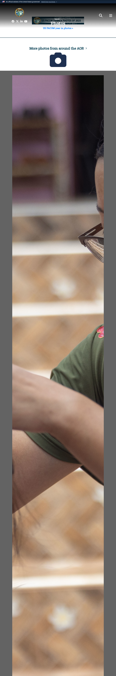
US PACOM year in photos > (58, 28)
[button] (49, 2)
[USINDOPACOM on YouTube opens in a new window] (25, 21)
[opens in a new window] (13, 21)
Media (57, 19)
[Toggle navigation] (110, 15)
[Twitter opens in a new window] (17, 21)
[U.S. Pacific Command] (19, 12)
